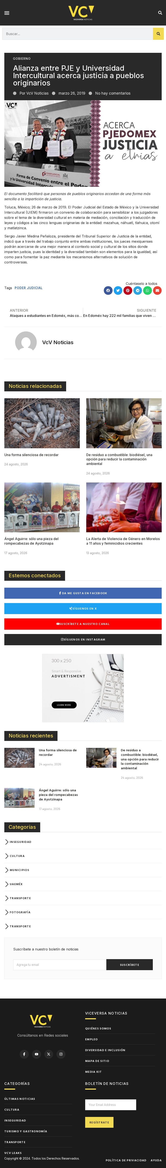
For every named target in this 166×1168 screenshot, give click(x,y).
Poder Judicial (29, 288)
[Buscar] (158, 34)
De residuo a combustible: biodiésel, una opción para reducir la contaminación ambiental (119, 459)
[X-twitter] (48, 1054)
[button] (7, 13)
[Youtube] (36, 1054)
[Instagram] (60, 1054)
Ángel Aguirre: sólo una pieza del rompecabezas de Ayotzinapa (31, 541)
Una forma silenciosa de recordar (31, 455)
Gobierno (22, 58)
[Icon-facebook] (24, 1054)
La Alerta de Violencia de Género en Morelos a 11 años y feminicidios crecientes (123, 541)
